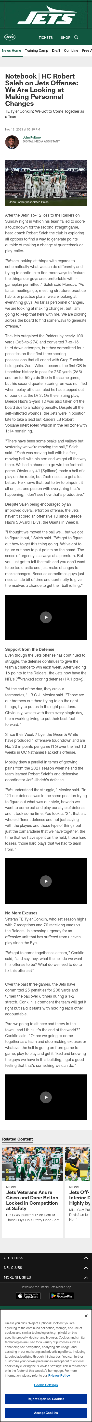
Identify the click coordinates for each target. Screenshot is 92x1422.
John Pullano (32, 137)
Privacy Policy (59, 1375)
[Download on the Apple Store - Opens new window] (28, 1296)
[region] (46, 1365)
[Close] (86, 1316)
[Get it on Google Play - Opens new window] (62, 1298)
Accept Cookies (46, 1413)
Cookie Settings (46, 1385)
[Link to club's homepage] (10, 35)
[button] (46, 617)
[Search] (76, 37)
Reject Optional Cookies (46, 1399)
